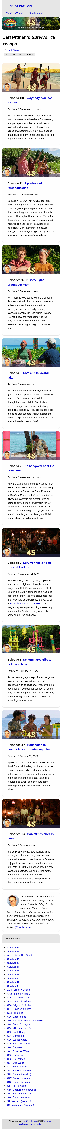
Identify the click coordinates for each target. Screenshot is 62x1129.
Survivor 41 (13, 986)
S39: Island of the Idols (19, 1001)
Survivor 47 (13, 962)
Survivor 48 (13, 959)
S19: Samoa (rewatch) (19, 1074)
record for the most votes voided (26, 603)
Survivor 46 (13, 966)
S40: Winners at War (18, 997)
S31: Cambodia (15, 1035)
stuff (14, 13)
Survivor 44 (13, 974)
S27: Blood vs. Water (18, 1051)
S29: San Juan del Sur (19, 1043)
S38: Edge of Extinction (19, 1005)
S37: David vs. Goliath (19, 1009)
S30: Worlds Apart (17, 1039)
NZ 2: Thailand (15, 1012)
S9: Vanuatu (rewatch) (19, 1101)
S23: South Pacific (17, 1066)
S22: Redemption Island (20, 1070)
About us (47, 1121)
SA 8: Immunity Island (18, 993)
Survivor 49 (13, 951)
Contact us (23, 1124)
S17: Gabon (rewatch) (19, 1078)
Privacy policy (36, 1124)
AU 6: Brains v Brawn (18, 989)
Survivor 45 (13, 970)
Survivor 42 (13, 982)
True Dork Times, (29, 1121)
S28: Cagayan (15, 1047)
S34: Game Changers (18, 1024)
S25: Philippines (16, 1059)
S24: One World (15, 1062)
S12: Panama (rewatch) (19, 1093)
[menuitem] (15, 13)
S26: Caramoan (15, 1055)
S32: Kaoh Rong (16, 1032)
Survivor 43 (13, 978)
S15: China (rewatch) (18, 1082)
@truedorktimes (23, 927)
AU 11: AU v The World (19, 955)
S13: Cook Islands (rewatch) (22, 1089)
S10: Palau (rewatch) (18, 1097)
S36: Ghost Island (16, 1016)
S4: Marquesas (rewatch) (20, 1105)
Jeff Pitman (14, 50)
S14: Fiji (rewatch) (17, 1085)
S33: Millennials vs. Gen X (21, 1028)
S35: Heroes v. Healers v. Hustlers (25, 1020)
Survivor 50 (13, 947)
